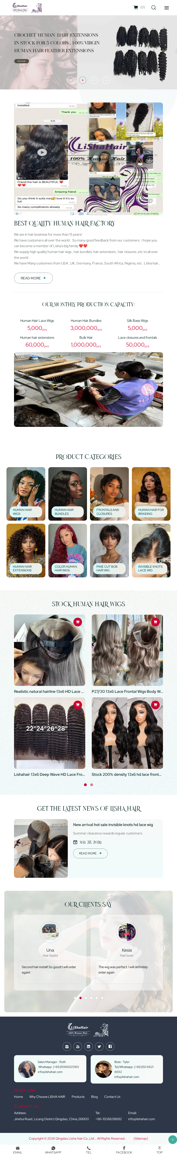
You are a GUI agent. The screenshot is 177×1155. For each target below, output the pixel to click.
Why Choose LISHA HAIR (47, 1097)
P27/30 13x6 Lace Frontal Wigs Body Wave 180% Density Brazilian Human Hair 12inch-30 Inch (127, 691)
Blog (94, 1097)
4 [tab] (91, 998)
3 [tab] (86, 998)
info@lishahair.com (141, 1119)
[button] (70, 80)
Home (18, 1097)
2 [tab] (91, 784)
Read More (31, 278)
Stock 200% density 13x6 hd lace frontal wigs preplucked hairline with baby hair (127, 774)
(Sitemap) (141, 1138)
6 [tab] (102, 998)
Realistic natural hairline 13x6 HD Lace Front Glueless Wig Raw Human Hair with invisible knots (49, 691)
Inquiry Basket (142, 7)
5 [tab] (97, 998)
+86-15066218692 (108, 1119)
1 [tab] (85, 784)
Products (78, 1097)
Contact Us (112, 1097)
